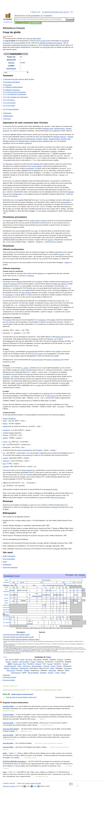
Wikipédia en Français (22, 23)
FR (71, 12)
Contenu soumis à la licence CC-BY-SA (14, 690)
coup (4, 772)
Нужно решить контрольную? (22, 694)
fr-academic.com (8, 22)
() (33, 38)
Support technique (30, 783)
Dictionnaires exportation (9, 786)
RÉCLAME (38, 783)
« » (25, 368)
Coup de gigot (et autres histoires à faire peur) (21, 697)
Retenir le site (36, 12)
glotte (5, 753)
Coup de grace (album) (63, 697)
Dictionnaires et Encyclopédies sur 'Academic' (33, 16)
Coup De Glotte (8, 706)
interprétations (36, 23)
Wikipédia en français (50, 690)
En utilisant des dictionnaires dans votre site (55, 12)
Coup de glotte (38, 690)
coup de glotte (8, 735)
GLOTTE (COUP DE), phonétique (14, 761)
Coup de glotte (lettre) (11, 729)
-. (22, 582)
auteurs (59, 690)
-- (18, 637)
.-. (55, 585)
